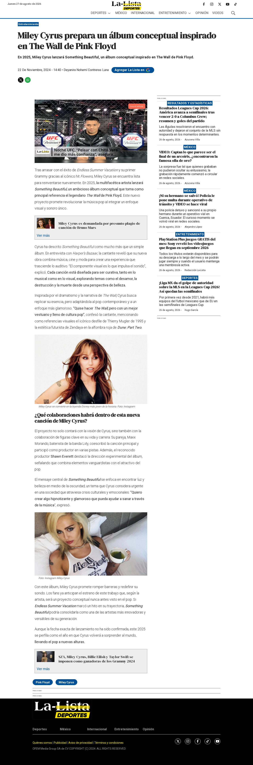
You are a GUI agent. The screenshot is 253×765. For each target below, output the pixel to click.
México (121, 13)
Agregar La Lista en (130, 70)
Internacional (143, 13)
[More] (109, 13)
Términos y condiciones (109, 742)
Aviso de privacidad (80, 742)
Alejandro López (193, 226)
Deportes (98, 13)
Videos (217, 13)
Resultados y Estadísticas (190, 103)
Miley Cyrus (66, 682)
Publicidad (60, 742)
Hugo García (191, 310)
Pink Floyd (43, 682)
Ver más (43, 235)
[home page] (126, 5)
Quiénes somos (42, 742)
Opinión (201, 13)
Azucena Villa (192, 139)
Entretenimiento (173, 13)
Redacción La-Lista (195, 270)
